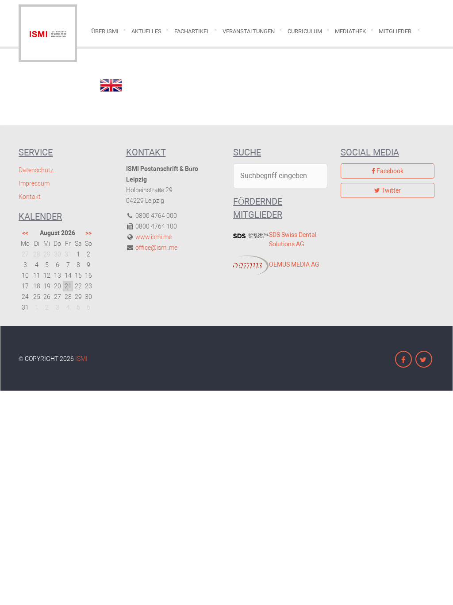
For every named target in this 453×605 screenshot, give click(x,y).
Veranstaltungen (249, 31)
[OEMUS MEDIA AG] (244, 265)
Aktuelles (146, 31)
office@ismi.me (156, 247)
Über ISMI (105, 31)
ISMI (81, 358)
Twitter (390, 190)
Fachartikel (192, 31)
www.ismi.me (153, 236)
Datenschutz (36, 170)
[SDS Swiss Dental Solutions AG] (244, 235)
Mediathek (350, 31)
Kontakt (30, 196)
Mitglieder (395, 31)
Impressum (34, 183)
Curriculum (305, 31)
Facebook (389, 171)
